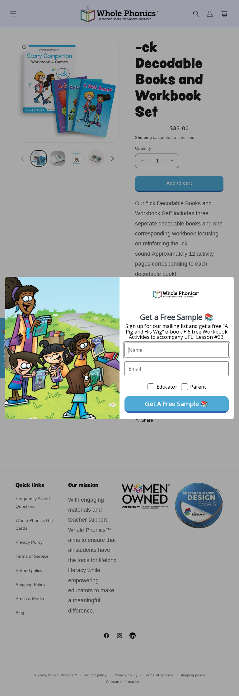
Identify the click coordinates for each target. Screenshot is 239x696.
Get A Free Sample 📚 (176, 404)
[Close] (227, 283)
